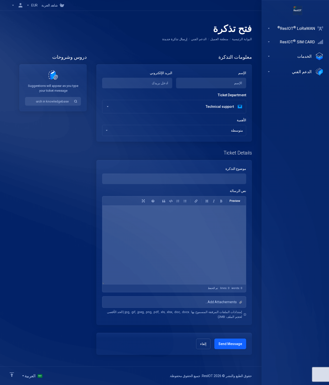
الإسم (242, 73)
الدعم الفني (199, 39)
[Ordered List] (177, 201)
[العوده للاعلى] (12, 375)
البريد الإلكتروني (161, 73)
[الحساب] (17, 5)
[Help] (153, 201)
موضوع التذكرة (235, 169)
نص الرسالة (238, 191)
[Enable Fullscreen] (143, 201)
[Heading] (207, 201)
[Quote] (163, 201)
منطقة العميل (219, 39)
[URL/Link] (196, 201)
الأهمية (241, 120)
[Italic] (213, 201)
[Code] (170, 201)
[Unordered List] (185, 201)
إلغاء (203, 344)
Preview (235, 201)
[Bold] (221, 201)
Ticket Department (232, 95)
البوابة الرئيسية (242, 39)
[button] (174, 302)
